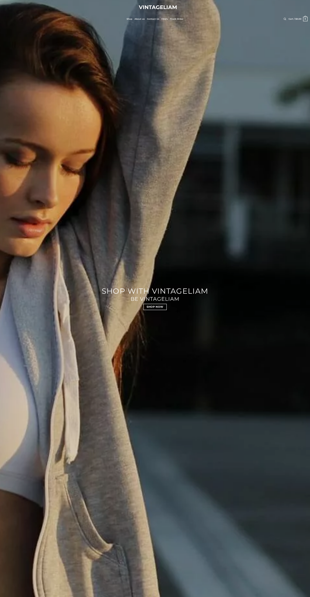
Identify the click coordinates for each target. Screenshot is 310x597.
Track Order (176, 19)
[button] (298, 19)
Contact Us (153, 19)
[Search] (285, 19)
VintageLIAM (155, 7)
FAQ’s (164, 19)
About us (139, 19)
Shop (129, 19)
